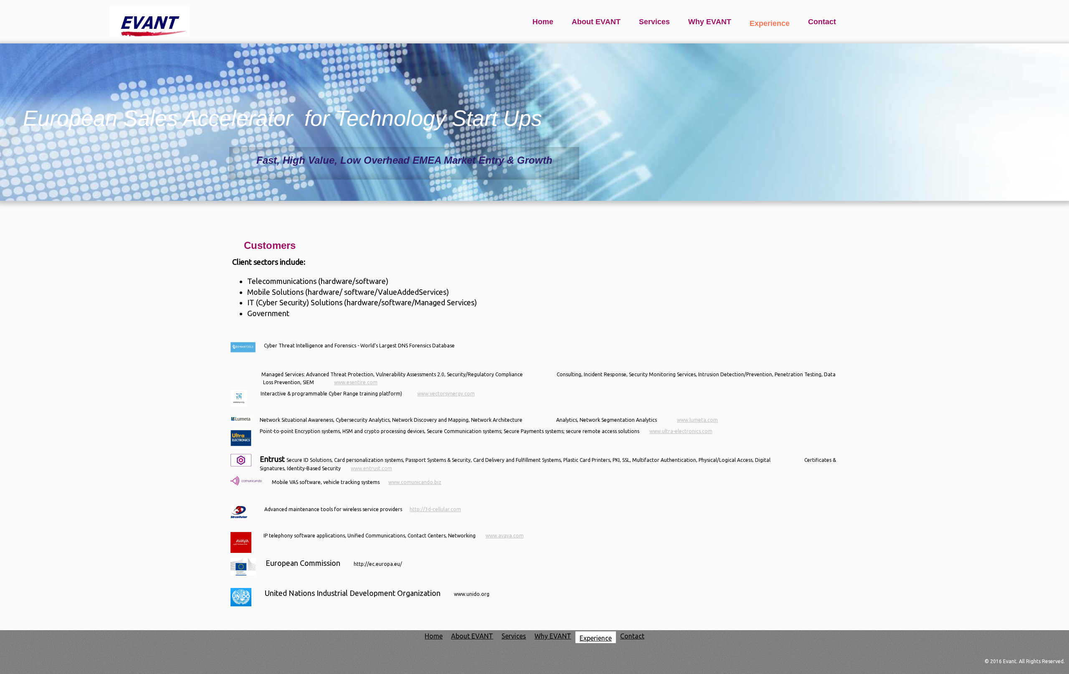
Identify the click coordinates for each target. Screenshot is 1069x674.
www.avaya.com (505, 535)
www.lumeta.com (697, 420)
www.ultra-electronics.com (680, 431)
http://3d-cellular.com (435, 509)
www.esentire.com (355, 382)
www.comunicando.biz (414, 482)
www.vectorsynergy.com (446, 393)
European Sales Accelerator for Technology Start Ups (282, 118)
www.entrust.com (371, 468)
